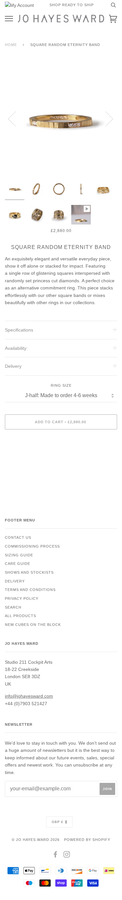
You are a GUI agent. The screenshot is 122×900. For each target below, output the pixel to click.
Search (13, 607)
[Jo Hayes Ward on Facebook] (55, 856)
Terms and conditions (30, 590)
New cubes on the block (33, 625)
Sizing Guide (19, 555)
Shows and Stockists (29, 572)
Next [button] (105, 118)
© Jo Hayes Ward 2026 (36, 840)
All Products (20, 616)
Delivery (15, 581)
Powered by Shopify (87, 840)
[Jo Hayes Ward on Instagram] (66, 856)
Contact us (18, 537)
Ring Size (61, 385)
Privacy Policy (21, 598)
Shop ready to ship (71, 5)
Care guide (17, 564)
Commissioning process (32, 546)
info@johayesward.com (29, 696)
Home (11, 45)
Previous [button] (16, 118)
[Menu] (9, 19)
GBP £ (57, 822)
